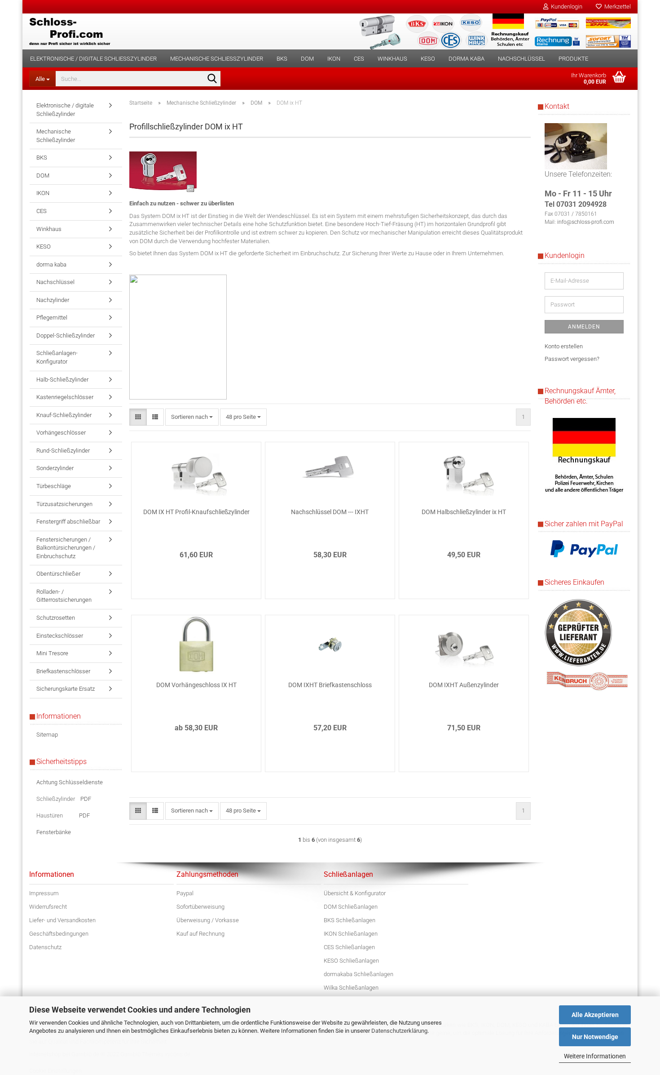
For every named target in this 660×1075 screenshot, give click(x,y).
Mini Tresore (52, 653)
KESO (428, 58)
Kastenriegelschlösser (64, 397)
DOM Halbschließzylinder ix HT (464, 511)
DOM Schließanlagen (351, 906)
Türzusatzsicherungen (64, 504)
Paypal (185, 893)
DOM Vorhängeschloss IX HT (196, 685)
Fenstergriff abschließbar (68, 521)
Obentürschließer (58, 573)
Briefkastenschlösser (63, 671)
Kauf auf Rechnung (200, 933)
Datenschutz (45, 947)
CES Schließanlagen (349, 947)
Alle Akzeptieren (595, 1014)
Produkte (573, 58)
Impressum (44, 893)
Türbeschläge (53, 486)
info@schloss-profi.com (585, 222)
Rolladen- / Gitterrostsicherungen (64, 596)
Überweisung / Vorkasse (207, 920)
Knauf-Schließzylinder (64, 415)
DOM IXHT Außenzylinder (464, 685)
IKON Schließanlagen (351, 933)
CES (359, 58)
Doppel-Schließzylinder (65, 335)
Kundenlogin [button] (565, 6)
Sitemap (47, 734)
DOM (307, 58)
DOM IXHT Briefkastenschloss (330, 685)
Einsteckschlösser (59, 635)
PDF (85, 798)
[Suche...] (212, 79)
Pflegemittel (51, 317)
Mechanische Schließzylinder (216, 58)
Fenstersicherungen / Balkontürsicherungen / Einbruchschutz (65, 548)
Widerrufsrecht (48, 906)
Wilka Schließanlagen (351, 987)
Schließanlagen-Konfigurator (57, 357)
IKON (333, 58)
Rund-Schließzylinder (63, 450)
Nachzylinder (52, 300)
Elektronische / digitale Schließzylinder (93, 58)
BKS (282, 58)
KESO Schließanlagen (351, 960)
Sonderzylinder (55, 468)
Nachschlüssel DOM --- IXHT (330, 511)
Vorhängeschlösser (61, 432)
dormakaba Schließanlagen (358, 974)
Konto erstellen (564, 346)
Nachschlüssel (521, 58)
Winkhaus (392, 58)
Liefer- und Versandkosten (62, 920)
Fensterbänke (53, 832)
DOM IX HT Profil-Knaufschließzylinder (196, 511)
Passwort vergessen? (572, 358)
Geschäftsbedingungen (58, 933)
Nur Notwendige (595, 1036)
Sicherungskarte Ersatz (65, 688)
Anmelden (584, 327)
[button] (138, 417)
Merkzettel (616, 6)
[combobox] (192, 417)
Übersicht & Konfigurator (355, 893)
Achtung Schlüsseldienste (69, 782)
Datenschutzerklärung (399, 1030)
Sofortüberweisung (200, 906)
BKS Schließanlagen (349, 920)
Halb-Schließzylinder (62, 379)
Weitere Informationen (595, 1056)
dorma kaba (466, 58)
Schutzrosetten (55, 617)
